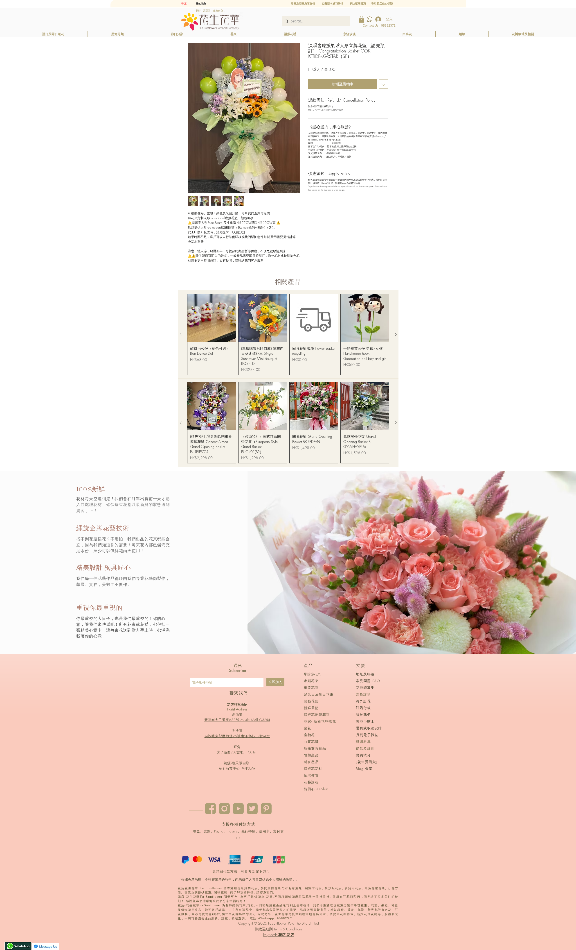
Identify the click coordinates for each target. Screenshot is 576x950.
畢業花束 (311, 687)
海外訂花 (363, 701)
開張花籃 (311, 701)
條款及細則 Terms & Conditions (278, 929)
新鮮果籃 (311, 708)
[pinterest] (266, 808)
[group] (288, 334)
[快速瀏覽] (211, 318)
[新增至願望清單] (383, 84)
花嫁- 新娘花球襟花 (320, 721)
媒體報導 (363, 741)
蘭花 (307, 728)
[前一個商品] (180, 334)
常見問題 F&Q (368, 681)
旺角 (237, 747)
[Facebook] (210, 808)
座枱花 (309, 735)
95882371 (388, 25)
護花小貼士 (365, 721)
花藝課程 (311, 782)
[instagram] (224, 808)
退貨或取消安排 (369, 728)
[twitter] (252, 808)
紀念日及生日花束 (318, 694)
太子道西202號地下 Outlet (237, 752)
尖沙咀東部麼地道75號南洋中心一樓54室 (237, 736)
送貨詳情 (363, 694)
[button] (358, 3)
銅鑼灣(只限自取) (237, 763)
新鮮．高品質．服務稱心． (210, 10)
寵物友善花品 (315, 748)
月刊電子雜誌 (367, 735)
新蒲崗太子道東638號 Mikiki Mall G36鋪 (237, 720)
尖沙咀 (237, 730)
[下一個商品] (395, 334)
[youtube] (238, 808)
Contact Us (370, 25)
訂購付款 (259, 871)
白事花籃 (311, 741)
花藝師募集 (365, 687)
